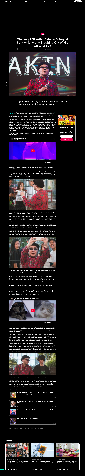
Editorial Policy (77, 436)
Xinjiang (43, 428)
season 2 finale (25, 112)
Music (22, 428)
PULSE (42, 34)
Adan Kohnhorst (23, 49)
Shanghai (37, 428)
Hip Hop (16, 428)
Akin (11, 428)
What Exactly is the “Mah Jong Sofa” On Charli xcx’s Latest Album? (67, 462)
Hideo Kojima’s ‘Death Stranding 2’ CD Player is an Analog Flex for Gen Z (42, 462)
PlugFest (27, 428)
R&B (32, 428)
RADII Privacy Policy (70, 436)
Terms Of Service (62, 436)
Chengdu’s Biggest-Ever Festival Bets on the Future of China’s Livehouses (17, 462)
